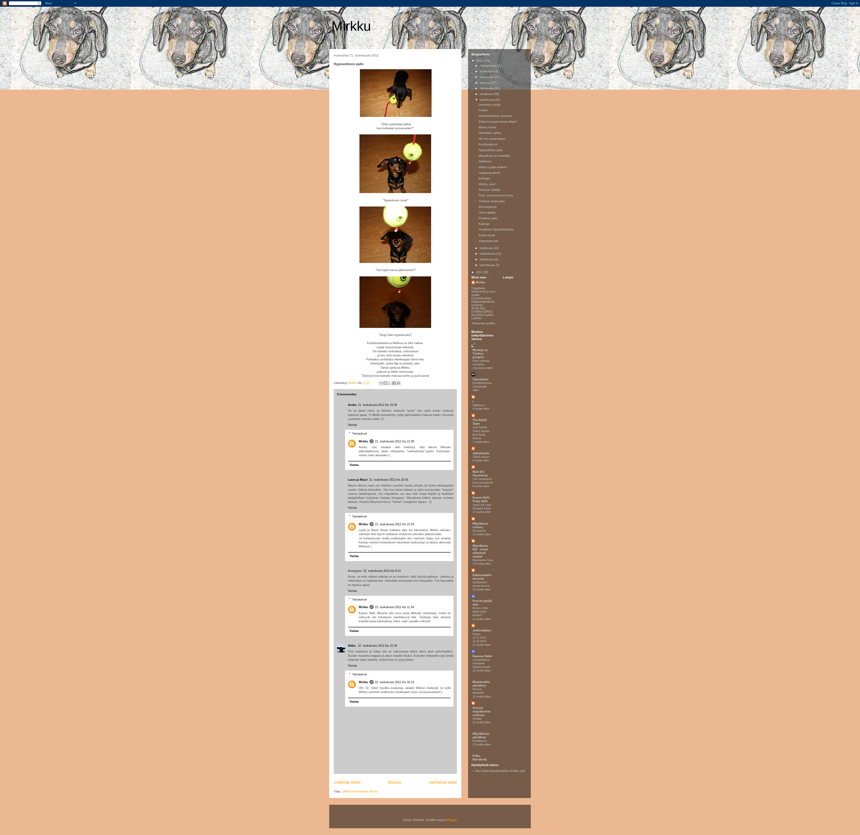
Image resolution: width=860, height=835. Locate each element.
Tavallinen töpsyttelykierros (496, 229)
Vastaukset (359, 433)
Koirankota (479, 530)
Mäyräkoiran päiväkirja (481, 735)
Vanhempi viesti (443, 782)
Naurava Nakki (482, 656)
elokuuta (486, 82)
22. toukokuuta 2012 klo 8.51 (382, 570)
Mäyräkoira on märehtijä (494, 155)
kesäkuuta (487, 94)
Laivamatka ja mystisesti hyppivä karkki (481, 663)
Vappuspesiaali (488, 241)
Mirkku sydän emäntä (493, 167)
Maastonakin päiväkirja (481, 683)
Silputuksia (480, 379)
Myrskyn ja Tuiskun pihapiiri (480, 353)
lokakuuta (486, 71)
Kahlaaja (484, 178)
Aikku (352, 645)
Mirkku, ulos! (487, 184)
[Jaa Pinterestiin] (398, 383)
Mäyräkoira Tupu (483, 560)
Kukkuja (484, 224)
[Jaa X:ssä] (390, 383)
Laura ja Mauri (358, 479)
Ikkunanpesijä (488, 207)
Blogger (451, 820)
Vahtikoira (485, 161)
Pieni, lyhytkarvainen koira (496, 195)
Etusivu (394, 782)
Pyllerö (483, 110)
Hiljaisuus (479, 405)
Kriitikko (477, 718)
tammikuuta (488, 265)
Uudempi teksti (347, 782)
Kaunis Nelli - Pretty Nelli (482, 499)
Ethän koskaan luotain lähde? (498, 121)
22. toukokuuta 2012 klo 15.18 (377, 645)
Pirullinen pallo (488, 218)
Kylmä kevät (487, 235)
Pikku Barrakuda (480, 757)
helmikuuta (487, 259)
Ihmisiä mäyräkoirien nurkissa (482, 711)
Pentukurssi (480, 740)
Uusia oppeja (487, 212)
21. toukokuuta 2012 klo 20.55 (388, 479)
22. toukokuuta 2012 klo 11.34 (394, 607)
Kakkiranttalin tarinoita (482, 576)
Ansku (352, 405)
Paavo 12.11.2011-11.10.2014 (480, 638)
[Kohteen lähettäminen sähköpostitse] (381, 383)
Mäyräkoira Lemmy (480, 525)
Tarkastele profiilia (483, 323)
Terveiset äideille (489, 190)
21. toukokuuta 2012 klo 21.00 (394, 441)
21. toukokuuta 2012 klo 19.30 (377, 405)
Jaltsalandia (481, 453)
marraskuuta (488, 65)
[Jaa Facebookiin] (394, 383)
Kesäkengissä (488, 144)
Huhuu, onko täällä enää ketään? (480, 612)
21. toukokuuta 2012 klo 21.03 (394, 524)
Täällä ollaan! (481, 456)
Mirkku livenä (487, 127)
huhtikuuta (487, 248)
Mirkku (351, 26)
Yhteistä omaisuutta (492, 201)
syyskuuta (487, 77)
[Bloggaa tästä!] (385, 383)
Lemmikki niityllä (489, 104)
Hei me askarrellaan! (492, 138)
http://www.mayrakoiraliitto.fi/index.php (500, 771)
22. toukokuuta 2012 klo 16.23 (394, 682)
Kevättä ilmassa (482, 383)
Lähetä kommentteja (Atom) (360, 791)
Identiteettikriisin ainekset (495, 116)
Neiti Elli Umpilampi (480, 473)
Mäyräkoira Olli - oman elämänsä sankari (480, 551)
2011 (479, 272)
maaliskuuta (488, 253)
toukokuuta (487, 99)
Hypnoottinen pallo (491, 150)
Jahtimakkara (482, 630)
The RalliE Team (480, 421)
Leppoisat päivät (489, 172)
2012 (479, 60)
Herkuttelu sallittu (490, 133)
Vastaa (352, 424)
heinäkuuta (487, 88)
